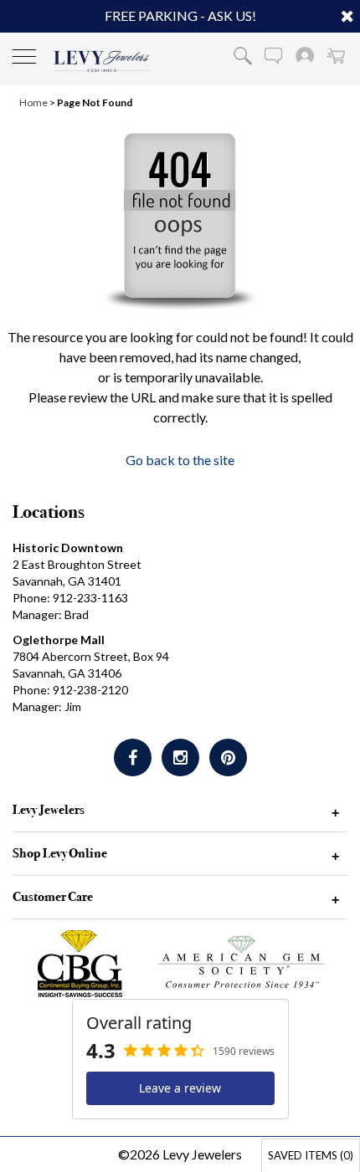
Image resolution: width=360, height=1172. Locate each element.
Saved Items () (310, 1155)
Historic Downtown (68, 547)
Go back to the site (180, 460)
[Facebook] (133, 757)
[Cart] (336, 55)
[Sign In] (305, 55)
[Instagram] (180, 757)
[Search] (243, 55)
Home (33, 102)
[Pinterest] (228, 757)
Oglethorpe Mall (59, 639)
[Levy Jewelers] (102, 61)
